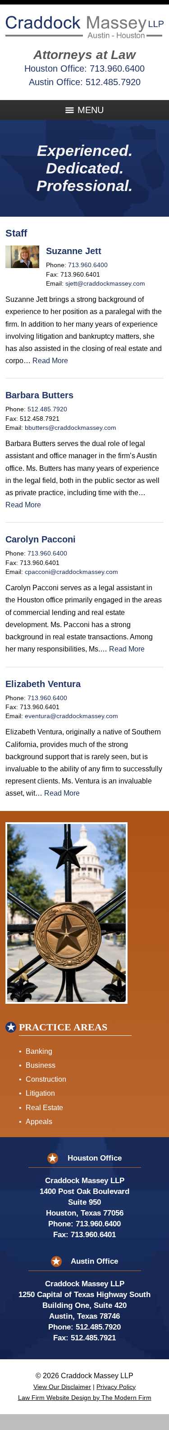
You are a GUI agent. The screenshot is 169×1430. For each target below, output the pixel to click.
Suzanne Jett (73, 251)
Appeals (39, 1121)
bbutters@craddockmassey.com (70, 427)
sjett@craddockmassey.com (105, 283)
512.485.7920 (113, 82)
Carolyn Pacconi (40, 539)
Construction (46, 1079)
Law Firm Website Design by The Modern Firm (84, 1397)
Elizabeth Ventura (43, 684)
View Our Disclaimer (62, 1386)
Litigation (40, 1093)
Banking (39, 1051)
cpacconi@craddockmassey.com (71, 572)
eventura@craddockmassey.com (71, 716)
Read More (50, 360)
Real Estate (44, 1107)
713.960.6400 (117, 68)
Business (40, 1065)
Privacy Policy (116, 1386)
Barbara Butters (39, 395)
